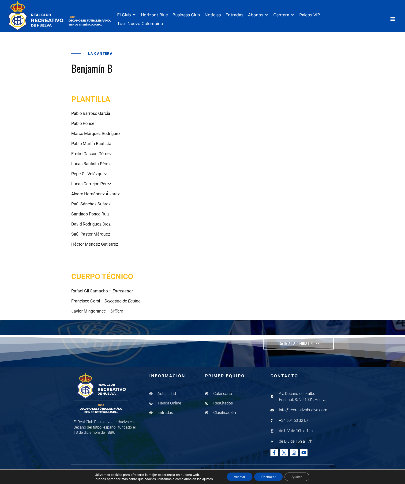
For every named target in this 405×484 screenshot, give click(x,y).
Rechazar (268, 477)
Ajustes (297, 477)
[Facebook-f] (274, 452)
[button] (127, 15)
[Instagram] (294, 452)
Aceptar (239, 477)
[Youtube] (304, 452)
